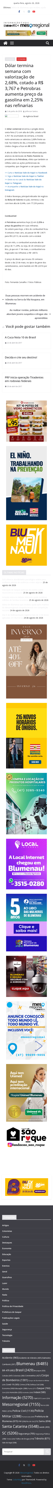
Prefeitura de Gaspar (11, 1312)
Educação (6, 1254)
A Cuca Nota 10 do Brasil (20, 337)
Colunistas (7, 1231)
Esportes (6, 1260)
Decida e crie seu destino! (21, 357)
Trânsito (6, 1341)
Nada (4, 1294)
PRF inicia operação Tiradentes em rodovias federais (24, 379)
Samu (45, 1421)
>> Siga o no (24, 176)
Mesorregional (21, 1404)
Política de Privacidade (12, 1306)
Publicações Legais (11, 1318)
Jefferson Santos (31, 111)
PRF (22, 1421)
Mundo (5, 1289)
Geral (4, 1271)
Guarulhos (7, 1277)
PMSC (7, 1411)
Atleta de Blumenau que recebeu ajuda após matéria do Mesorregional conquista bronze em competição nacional (25, 607)
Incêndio (27, 1392)
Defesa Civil (37, 1384)
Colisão (7, 1375)
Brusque (39, 1370)
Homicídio (16, 1392)
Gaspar (43, 1388)
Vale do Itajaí (9, 1442)
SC (10, 1433)
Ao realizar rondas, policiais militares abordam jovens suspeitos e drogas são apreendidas (27, 314)
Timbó (11, 1439)
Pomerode (28, 1417)
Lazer (4, 1283)
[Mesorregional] (5, 43)
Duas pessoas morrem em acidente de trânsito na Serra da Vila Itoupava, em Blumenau (25, 299)
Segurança (7, 1329)
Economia (21, 59)
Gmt (5, 1392)
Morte (45, 1405)
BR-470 (8, 1370)
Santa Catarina (20, 1426)
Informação (17, 1397)
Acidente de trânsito (30, 1358)
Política (5, 1300)
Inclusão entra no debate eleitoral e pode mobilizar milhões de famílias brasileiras (30, 6)
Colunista (19, 1376)
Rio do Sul (32, 1421)
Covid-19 (12, 1384)
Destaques (10, 59)
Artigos (5, 1225)
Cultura (5, 1237)
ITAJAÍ (37, 1398)
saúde (44, 1427)
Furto (32, 1388)
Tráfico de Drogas (24, 1439)
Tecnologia (7, 1335)
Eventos (6, 1265)
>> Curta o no (26, 172)
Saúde (5, 1323)
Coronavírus (33, 1375)
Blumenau (32, 1363)
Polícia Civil (23, 1411)
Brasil (24, 1370)
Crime (25, 1384)
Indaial (40, 1392)
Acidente (10, 1357)
